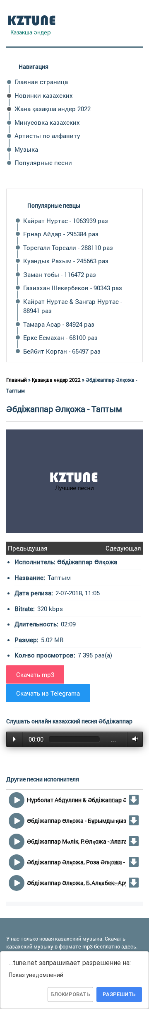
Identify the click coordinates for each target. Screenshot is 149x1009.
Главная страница (41, 82)
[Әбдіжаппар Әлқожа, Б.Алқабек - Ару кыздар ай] (134, 883)
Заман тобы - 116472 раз (59, 274)
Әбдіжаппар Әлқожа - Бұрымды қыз (76, 821)
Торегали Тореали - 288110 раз (68, 247)
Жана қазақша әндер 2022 (52, 108)
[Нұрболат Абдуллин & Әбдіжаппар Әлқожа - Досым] (134, 800)
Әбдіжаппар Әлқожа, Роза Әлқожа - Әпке (83, 862)
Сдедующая (123, 548)
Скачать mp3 (35, 674)
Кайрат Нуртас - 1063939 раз (65, 220)
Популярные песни (43, 162)
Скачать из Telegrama (48, 693)
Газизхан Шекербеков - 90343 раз (72, 288)
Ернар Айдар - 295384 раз (61, 234)
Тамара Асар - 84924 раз (58, 324)
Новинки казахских (43, 95)
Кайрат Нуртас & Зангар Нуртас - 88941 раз (72, 306)
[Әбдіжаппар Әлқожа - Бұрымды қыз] (134, 820)
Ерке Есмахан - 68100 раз (60, 337)
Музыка (26, 149)
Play (14, 739)
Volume (133, 739)
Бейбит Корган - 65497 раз (62, 351)
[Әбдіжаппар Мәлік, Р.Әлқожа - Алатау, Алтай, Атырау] (134, 841)
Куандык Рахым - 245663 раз (65, 261)
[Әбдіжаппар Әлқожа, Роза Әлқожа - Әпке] (134, 862)
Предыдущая (28, 548)
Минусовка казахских (47, 122)
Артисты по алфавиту (47, 135)
